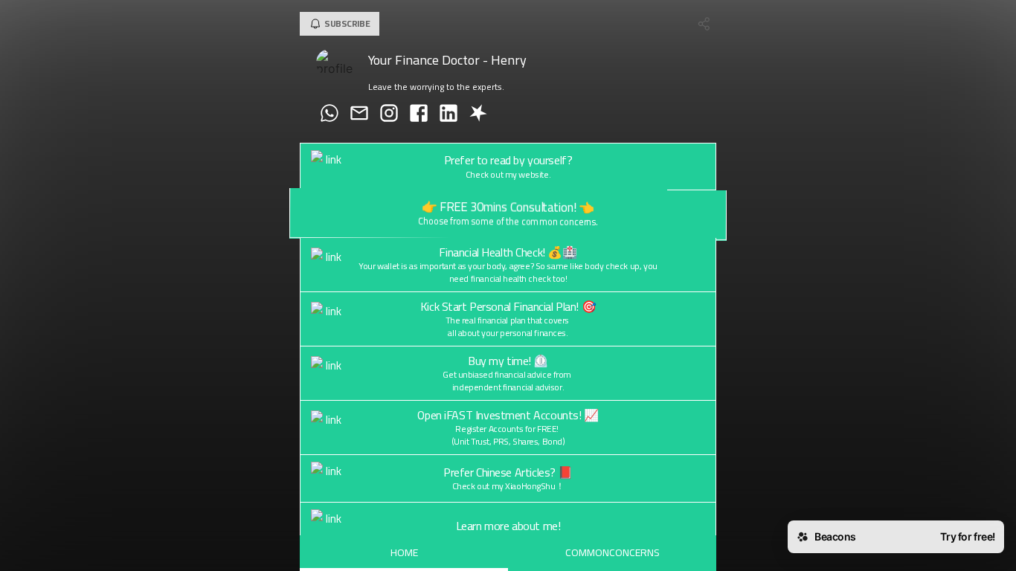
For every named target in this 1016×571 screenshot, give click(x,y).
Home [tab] (404, 552)
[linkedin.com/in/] (448, 114)
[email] (359, 114)
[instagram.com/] (389, 114)
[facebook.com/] (419, 114)
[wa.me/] (329, 114)
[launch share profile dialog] (704, 24)
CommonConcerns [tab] (612, 552)
